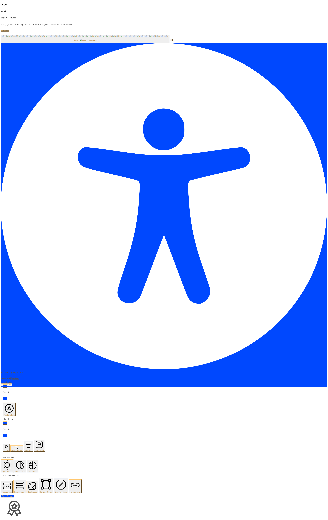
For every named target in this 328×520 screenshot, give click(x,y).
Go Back (5, 31)
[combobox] (85, 39)
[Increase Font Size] (5, 386)
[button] (172, 40)
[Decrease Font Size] (5, 398)
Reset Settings (7, 496)
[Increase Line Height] (5, 423)
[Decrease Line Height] (5, 435)
